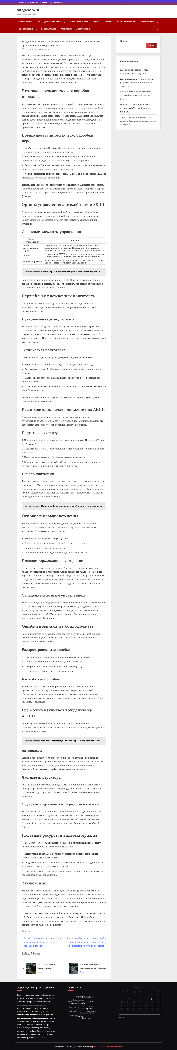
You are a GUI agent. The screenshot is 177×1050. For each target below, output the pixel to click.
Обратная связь (56, 2)
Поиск (123, 40)
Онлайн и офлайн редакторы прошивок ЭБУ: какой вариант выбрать (136, 108)
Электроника (83, 28)
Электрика (66, 28)
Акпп (27, 931)
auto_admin (47, 49)
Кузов (96, 21)
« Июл (121, 1017)
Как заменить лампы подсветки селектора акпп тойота (50, 966)
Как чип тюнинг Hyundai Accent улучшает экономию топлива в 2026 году (137, 82)
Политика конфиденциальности (32, 2)
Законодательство (78, 21)
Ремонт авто (147, 21)
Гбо (38, 21)
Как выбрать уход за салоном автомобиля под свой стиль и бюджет (135, 95)
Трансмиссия (26, 28)
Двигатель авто (52, 21)
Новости (107, 21)
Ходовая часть (48, 28)
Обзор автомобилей (126, 21)
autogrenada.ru (28, 10)
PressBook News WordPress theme (109, 1046)
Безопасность (25, 21)
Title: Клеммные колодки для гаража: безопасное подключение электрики (138, 121)
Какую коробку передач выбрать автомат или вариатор (89, 966)
